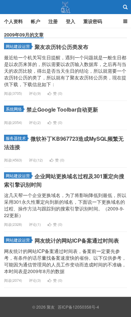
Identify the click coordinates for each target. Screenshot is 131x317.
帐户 (35, 21)
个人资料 (13, 21)
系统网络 (14, 109)
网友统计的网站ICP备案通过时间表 (77, 240)
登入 (70, 21)
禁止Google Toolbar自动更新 (62, 109)
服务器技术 (16, 138)
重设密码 (92, 21)
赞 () (57, 93)
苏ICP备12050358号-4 (78, 307)
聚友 (65, 7)
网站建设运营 (18, 46)
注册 (53, 21)
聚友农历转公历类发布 (61, 47)
